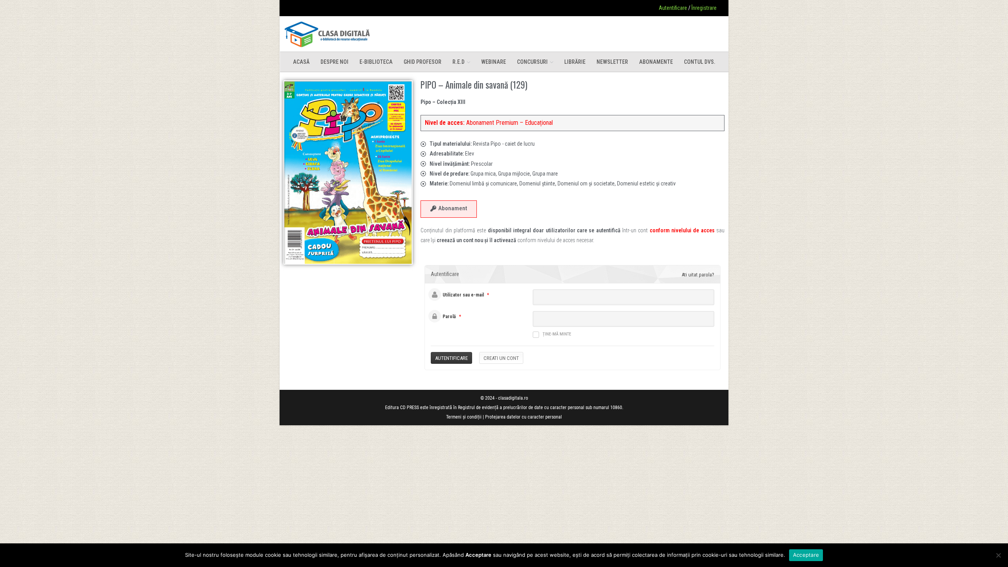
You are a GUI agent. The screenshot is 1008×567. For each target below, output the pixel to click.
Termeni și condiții (464, 417)
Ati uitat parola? (698, 275)
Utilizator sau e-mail (463, 295)
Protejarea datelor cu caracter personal (523, 417)
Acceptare (806, 555)
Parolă (449, 316)
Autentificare (673, 8)
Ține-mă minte (557, 334)
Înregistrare (704, 8)
